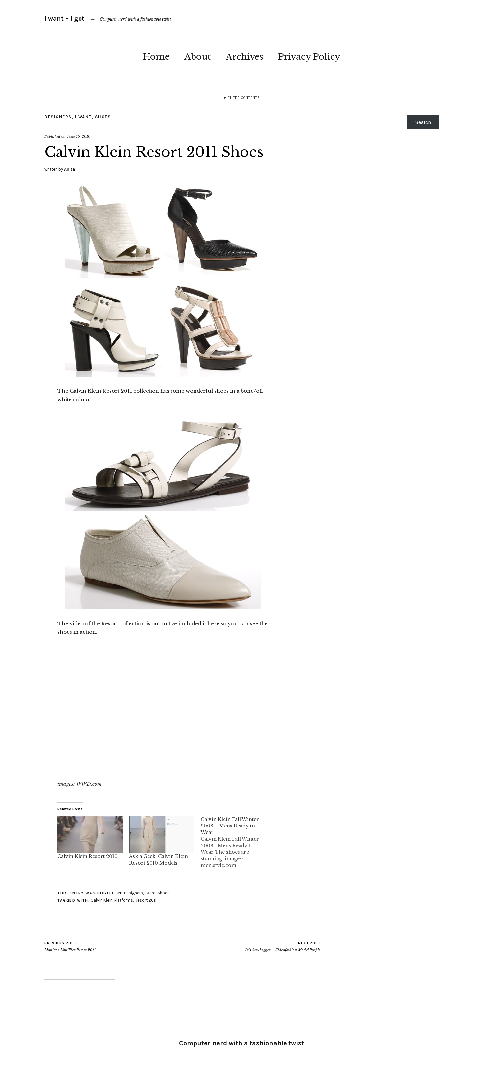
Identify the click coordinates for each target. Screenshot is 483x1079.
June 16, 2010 (78, 136)
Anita (69, 169)
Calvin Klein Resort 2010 (88, 856)
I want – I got (64, 18)
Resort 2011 (145, 900)
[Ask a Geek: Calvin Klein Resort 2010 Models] (161, 834)
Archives (244, 57)
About (197, 57)
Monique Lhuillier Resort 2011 (70, 947)
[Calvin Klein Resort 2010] (90, 834)
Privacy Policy (309, 57)
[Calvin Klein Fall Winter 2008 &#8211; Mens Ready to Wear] (236, 842)
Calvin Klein (102, 900)
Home (156, 57)
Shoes (103, 116)
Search (423, 122)
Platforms (123, 900)
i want (83, 116)
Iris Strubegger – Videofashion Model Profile (282, 947)
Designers (58, 116)
